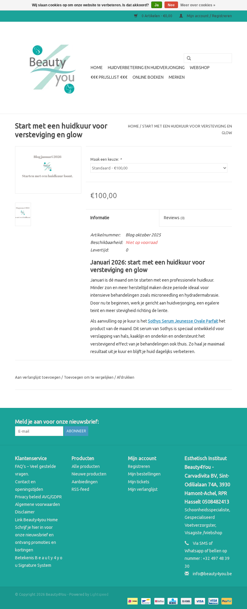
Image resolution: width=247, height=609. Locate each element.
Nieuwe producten (89, 474)
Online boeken (148, 77)
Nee (171, 5)
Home (97, 67)
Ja (157, 5)
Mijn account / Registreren (209, 16)
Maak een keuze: (106, 159)
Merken (177, 77)
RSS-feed (80, 489)
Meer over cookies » (197, 5)
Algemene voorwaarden (37, 504)
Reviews (174, 217)
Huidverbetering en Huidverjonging (146, 67)
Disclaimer (25, 512)
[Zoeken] (187, 58)
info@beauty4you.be (212, 573)
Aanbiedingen (85, 481)
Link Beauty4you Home (36, 519)
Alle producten (86, 466)
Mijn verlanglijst (143, 489)
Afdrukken (125, 377)
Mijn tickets (138, 481)
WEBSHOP (200, 67)
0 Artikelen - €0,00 (157, 16)
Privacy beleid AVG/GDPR (38, 496)
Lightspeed (99, 594)
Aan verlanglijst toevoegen (38, 377)
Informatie (99, 217)
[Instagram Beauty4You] (227, 422)
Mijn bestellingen (144, 474)
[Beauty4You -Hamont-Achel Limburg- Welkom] (52, 68)
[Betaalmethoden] (132, 601)
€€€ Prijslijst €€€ (109, 77)
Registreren (139, 466)
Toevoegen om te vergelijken (89, 377)
